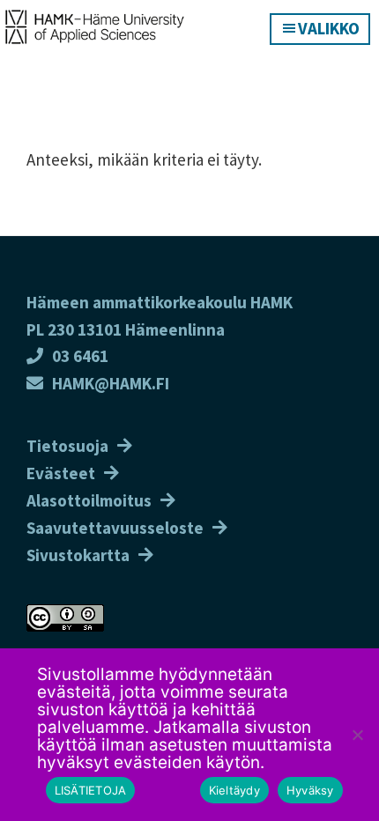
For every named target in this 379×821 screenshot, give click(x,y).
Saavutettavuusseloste (115, 527)
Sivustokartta (78, 555)
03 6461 (80, 355)
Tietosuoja (67, 445)
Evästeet (60, 473)
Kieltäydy (234, 790)
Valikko (329, 28)
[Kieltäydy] (357, 734)
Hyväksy (310, 790)
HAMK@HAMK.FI (110, 383)
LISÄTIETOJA (91, 790)
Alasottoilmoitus (89, 500)
